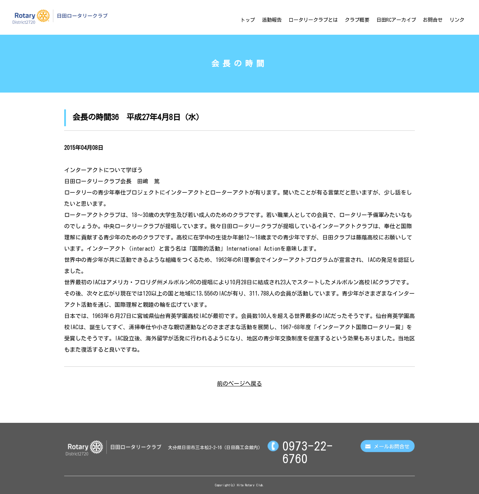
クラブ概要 (357, 19)
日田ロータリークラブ (60, 16)
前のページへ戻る (239, 383)
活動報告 (272, 19)
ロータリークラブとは (313, 19)
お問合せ (433, 19)
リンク (457, 19)
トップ (247, 19)
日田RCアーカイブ (396, 19)
